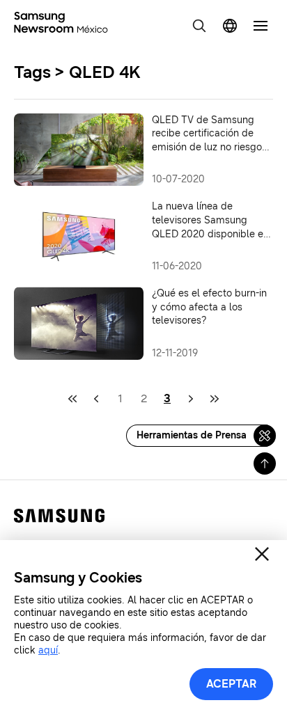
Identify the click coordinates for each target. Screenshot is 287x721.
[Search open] (199, 25)
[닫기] (262, 554)
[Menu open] (260, 25)
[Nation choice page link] (229, 25)
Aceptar (231, 683)
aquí (48, 650)
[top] (265, 463)
